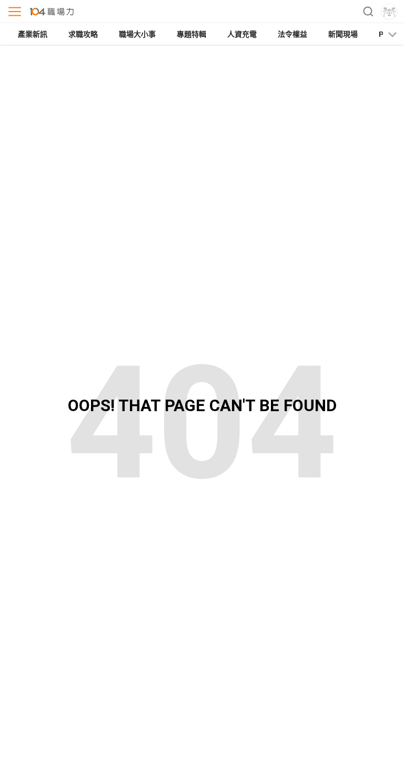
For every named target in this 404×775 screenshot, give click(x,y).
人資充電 (242, 34)
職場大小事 (137, 34)
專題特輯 (191, 34)
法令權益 (292, 34)
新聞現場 (343, 34)
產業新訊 (32, 34)
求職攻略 (83, 34)
